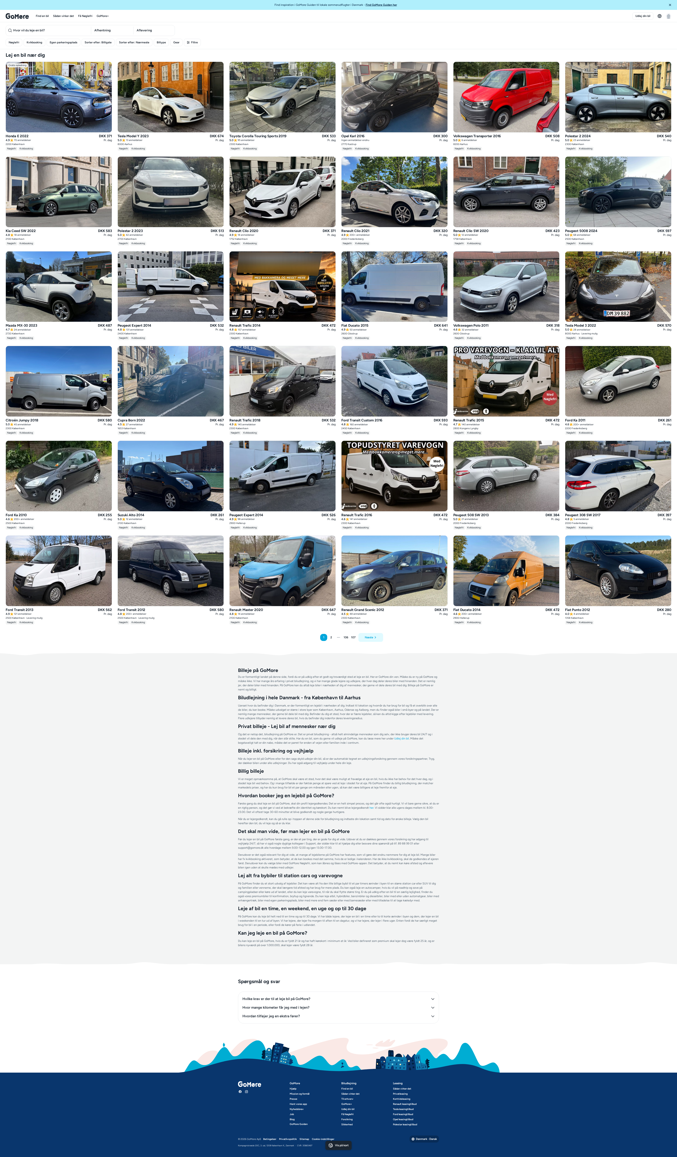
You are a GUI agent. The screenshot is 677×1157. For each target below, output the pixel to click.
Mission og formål (299, 1093)
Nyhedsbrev (297, 1109)
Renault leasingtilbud (405, 1104)
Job (292, 1114)
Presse (293, 1098)
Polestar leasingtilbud (405, 1124)
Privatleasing (400, 1093)
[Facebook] (240, 1092)
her (372, 807)
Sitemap (304, 1139)
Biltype (161, 42)
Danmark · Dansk (426, 1139)
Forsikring (347, 1119)
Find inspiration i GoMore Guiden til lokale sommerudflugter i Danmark (336, 5)
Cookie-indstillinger (323, 1139)
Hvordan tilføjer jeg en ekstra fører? (271, 1016)
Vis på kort (342, 1145)
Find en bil (42, 16)
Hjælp (293, 1088)
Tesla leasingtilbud (403, 1109)
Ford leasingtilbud (403, 1114)
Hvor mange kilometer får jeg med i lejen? (275, 1007)
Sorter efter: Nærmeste (134, 42)
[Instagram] (246, 1092)
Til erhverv (347, 1098)
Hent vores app (298, 1104)
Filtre (194, 42)
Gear (176, 42)
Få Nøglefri (85, 16)
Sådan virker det (63, 16)
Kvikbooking (34, 42)
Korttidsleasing (401, 1098)
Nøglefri (14, 42)
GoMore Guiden (299, 1124)
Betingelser (269, 1139)
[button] (671, 5)
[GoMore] (17, 16)
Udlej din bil (642, 16)
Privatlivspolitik (288, 1139)
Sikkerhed (347, 1124)
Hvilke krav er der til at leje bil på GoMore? (276, 999)
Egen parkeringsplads (63, 42)
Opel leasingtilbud (403, 1119)
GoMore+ (103, 16)
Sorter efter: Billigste (98, 42)
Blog (292, 1119)
